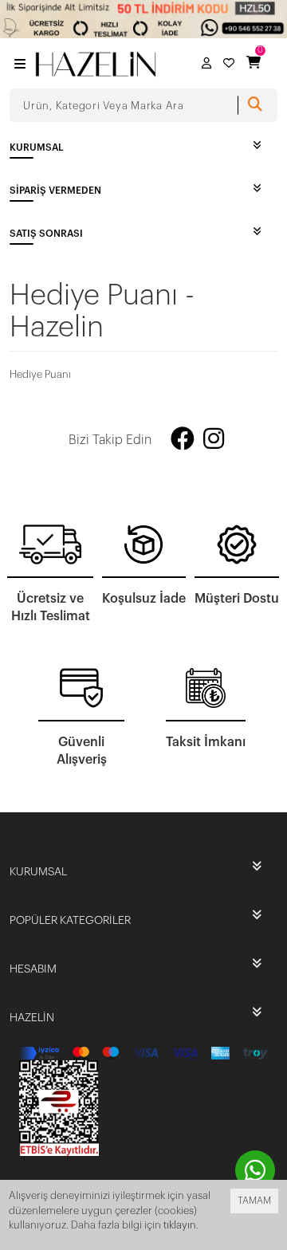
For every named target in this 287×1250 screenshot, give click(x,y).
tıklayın (179, 1225)
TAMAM (254, 1200)
